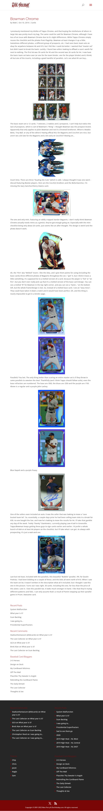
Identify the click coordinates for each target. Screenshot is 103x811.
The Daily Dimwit (17, 684)
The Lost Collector (17, 688)
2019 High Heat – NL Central (68, 743)
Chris (14, 764)
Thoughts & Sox (16, 691)
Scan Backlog (15, 617)
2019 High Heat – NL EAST (67, 746)
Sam (14, 775)
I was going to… (16, 621)
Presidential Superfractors (21, 625)
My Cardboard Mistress (20, 668)
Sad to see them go (64, 731)
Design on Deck (16, 664)
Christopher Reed (19, 734)
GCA (12, 643)
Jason (14, 768)
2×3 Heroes (15, 660)
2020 (58, 735)
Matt (15, 22)
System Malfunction (18, 609)
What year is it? (16, 613)
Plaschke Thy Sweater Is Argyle (23, 676)
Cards (33, 22)
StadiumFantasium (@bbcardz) (23, 635)
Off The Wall (15, 672)
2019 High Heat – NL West (67, 739)
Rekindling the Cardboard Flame (24, 680)
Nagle (14, 771)
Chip (14, 760)
